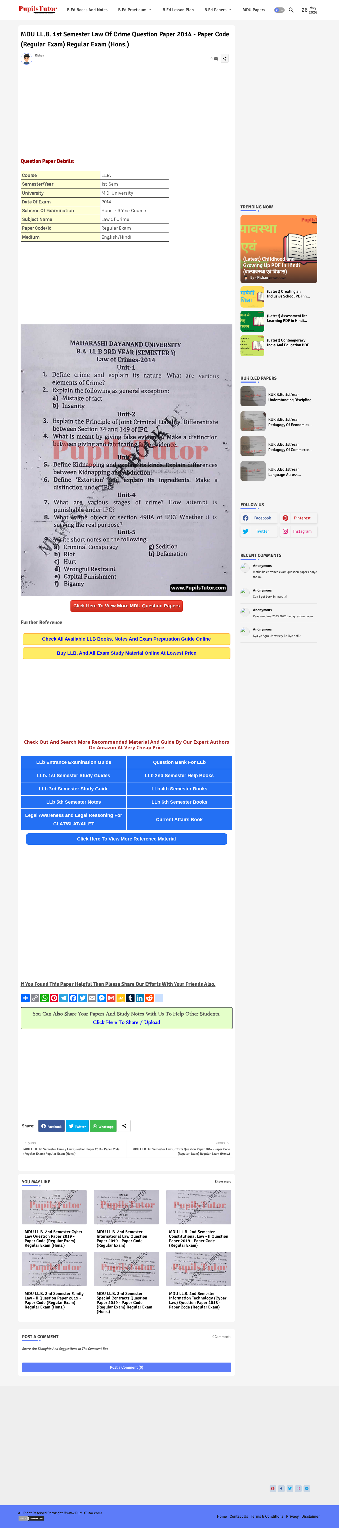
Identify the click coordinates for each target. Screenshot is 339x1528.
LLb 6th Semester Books (179, 802)
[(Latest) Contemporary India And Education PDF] (252, 345)
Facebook (54, 1127)
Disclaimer (310, 1516)
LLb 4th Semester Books (179, 788)
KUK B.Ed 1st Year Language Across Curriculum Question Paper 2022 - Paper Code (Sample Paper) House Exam (291, 472)
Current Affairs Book (179, 819)
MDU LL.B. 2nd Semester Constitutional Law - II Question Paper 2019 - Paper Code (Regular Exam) (198, 1239)
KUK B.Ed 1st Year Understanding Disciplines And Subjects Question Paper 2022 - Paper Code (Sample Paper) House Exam (290, 397)
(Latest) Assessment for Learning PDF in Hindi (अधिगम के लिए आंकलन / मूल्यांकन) (287, 318)
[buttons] (273, 1488)
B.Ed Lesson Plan (178, 9)
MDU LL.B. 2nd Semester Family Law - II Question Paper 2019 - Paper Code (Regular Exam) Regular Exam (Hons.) (54, 1300)
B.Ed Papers (215, 9)
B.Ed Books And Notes (87, 9)
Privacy (292, 1516)
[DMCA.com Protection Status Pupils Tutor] (31, 1520)
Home (222, 1516)
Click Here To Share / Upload (126, 1022)
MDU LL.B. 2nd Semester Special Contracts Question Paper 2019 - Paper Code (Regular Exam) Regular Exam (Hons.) (124, 1302)
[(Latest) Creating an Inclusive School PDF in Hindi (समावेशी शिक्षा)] (252, 297)
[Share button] (124, 1126)
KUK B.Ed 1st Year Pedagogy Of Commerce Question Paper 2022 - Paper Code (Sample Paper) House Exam (288, 447)
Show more (223, 1182)
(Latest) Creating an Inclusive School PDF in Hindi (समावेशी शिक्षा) (287, 294)
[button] (279, 10)
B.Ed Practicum (132, 9)
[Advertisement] (127, 109)
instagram (302, 531)
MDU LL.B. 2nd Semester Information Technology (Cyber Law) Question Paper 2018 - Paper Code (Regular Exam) (197, 1300)
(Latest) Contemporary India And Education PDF (288, 342)
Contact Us (239, 1516)
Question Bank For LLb (179, 762)
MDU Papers (254, 9)
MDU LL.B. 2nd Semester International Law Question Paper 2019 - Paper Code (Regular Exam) (122, 1239)
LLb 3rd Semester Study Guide (74, 788)
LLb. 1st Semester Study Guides (73, 775)
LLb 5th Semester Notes (73, 802)
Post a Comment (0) (126, 1367)
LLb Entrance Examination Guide (73, 762)
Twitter (80, 1127)
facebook (262, 518)
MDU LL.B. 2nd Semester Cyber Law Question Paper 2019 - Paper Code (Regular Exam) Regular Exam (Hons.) (53, 1239)
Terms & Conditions (267, 1516)
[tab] (87, 10)
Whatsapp (106, 1127)
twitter (262, 531)
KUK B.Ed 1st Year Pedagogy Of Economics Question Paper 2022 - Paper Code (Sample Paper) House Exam (288, 422)
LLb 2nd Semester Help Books (179, 775)
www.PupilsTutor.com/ (84, 1513)
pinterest (302, 518)
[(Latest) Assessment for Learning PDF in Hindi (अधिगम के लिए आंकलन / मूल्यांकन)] (252, 321)
